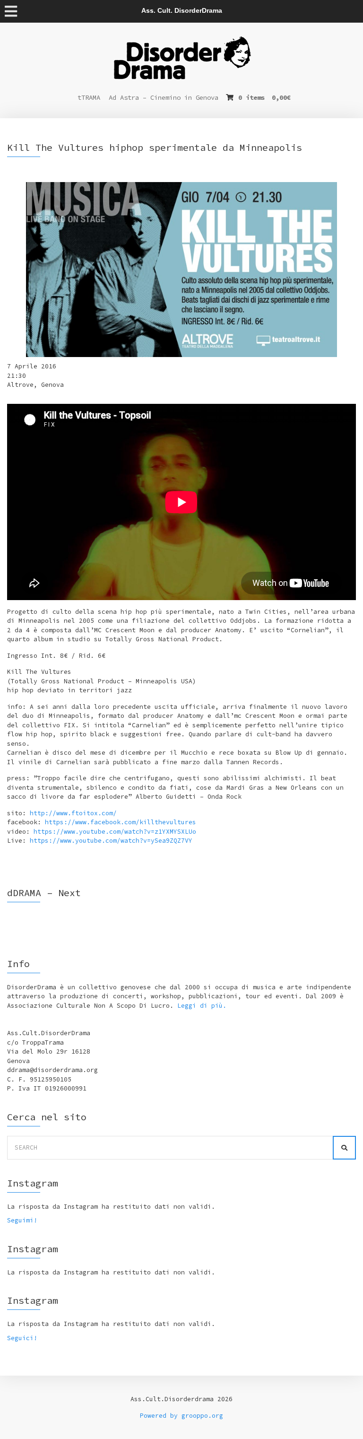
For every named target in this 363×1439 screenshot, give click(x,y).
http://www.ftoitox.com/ (73, 813)
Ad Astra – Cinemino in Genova (163, 97)
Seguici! (22, 1338)
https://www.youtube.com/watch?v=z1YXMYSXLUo (115, 832)
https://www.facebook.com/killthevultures (120, 822)
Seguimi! (22, 1220)
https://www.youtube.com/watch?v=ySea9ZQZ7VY (111, 841)
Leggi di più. (201, 1006)
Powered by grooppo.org (181, 1416)
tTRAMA (89, 97)
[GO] (344, 1148)
